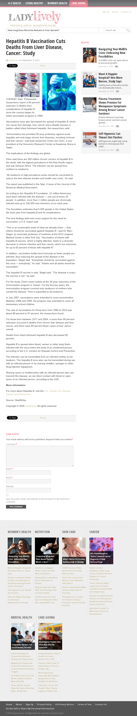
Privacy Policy (44, 704)
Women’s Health (57, 3)
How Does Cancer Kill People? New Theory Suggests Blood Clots (48, 688)
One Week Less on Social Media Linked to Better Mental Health (22, 678)
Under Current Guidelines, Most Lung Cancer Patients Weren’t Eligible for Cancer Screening (100, 573)
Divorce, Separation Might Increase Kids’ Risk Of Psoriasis (74, 590)
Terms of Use (84, 704)
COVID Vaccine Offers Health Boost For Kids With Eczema (72, 571)
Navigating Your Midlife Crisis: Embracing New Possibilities (113, 52)
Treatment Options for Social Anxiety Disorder (22, 646)
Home (9, 704)
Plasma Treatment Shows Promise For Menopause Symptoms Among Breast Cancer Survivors (112, 106)
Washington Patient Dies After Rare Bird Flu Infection (50, 644)
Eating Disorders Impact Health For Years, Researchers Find (49, 656)
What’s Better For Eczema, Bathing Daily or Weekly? (74, 560)
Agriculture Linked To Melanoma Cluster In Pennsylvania (99, 611)
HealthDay (30, 406)
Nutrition (42, 532)
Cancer (94, 532)
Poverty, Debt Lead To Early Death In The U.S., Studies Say (48, 666)
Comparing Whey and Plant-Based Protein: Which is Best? (45, 559)
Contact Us (126, 12)
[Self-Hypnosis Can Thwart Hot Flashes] (89, 146)
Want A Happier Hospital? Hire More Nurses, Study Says (110, 77)
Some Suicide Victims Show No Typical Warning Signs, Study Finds (22, 688)
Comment (11, 444)
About (115, 12)
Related (85, 42)
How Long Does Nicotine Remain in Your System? (33, 30)
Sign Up (105, 12)
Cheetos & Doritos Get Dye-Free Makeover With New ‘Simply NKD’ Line (46, 600)
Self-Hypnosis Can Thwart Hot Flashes (110, 135)
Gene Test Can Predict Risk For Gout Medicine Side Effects (72, 580)
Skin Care (69, 532)
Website (10, 486)
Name (9, 468)
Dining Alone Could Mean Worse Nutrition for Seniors (46, 580)
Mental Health (21, 617)
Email (9, 477)
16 (117, 126)
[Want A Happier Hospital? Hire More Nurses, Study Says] (89, 86)
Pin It (43, 65)
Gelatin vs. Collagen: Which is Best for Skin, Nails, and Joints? (45, 571)
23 (116, 66)
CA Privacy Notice (64, 704)
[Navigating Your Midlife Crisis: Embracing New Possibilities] (89, 61)
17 (117, 91)
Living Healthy (34, 3)
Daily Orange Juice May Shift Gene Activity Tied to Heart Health (45, 590)
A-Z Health (14, 3)
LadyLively (14, 60)
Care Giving (78, 3)
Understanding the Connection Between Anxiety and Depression (22, 656)
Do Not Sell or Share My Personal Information (30, 708)
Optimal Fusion (57, 713)
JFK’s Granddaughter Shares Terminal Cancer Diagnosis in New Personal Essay (100, 557)
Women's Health (19, 532)
